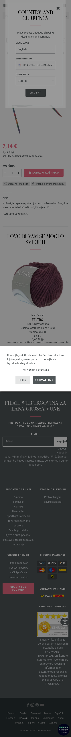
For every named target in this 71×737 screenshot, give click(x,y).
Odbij (22, 380)
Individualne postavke (35, 369)
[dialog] (35, 368)
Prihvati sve (44, 380)
